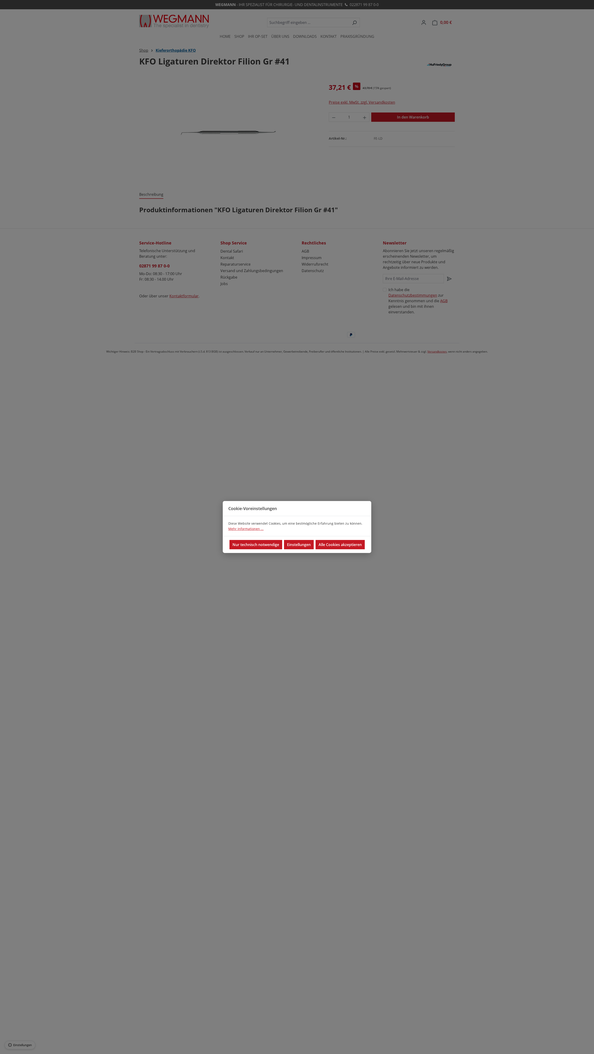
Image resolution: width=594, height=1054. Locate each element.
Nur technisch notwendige (255, 544)
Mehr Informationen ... (246, 529)
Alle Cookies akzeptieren (340, 544)
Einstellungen (299, 544)
